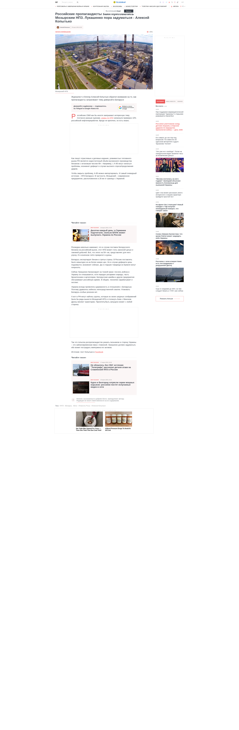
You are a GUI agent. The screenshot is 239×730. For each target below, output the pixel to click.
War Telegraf (95, 227)
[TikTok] (177, 2)
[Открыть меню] (56, 2)
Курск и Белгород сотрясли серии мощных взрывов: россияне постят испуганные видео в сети (112, 384)
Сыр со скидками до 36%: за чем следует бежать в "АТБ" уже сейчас (169, 290)
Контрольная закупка (101, 6)
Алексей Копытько (65, 27)
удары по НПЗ (107, 118)
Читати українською (63, 32)
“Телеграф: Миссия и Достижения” (154, 6)
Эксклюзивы (117, 6)
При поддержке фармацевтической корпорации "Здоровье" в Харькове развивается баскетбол (169, 114)
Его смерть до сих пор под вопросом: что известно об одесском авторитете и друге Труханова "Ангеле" (167, 141)
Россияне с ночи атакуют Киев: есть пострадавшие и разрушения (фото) (169, 263)
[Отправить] (77, 2)
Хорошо (128, 11)
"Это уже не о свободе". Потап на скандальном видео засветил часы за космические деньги (169, 153)
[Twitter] (172, 2)
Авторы (176, 6)
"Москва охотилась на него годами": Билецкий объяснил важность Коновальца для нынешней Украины (168, 182)
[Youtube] (169, 2)
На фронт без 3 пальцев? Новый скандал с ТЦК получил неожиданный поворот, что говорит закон (169, 208)
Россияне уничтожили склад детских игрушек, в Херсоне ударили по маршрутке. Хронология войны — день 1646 (169, 127)
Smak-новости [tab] (170, 101)
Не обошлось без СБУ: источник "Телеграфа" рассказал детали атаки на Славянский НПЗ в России (111, 367)
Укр (182, 2)
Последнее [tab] (160, 101)
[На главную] (119, 2)
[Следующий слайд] (185, 6)
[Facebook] (160, 2)
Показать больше (166, 298)
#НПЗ (62, 406)
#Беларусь (68, 406)
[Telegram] (166, 2)
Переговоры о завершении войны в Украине (73, 6)
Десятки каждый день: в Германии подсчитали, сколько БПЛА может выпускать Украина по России (108, 232)
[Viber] (163, 2)
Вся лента (159, 106)
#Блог (75, 406)
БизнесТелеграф (132, 6)
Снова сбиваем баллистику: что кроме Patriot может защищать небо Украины (169, 236)
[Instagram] (174, 2)
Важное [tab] (180, 101)
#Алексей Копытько (98, 406)
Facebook (99, 352)
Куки (118, 11)
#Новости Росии (84, 406)
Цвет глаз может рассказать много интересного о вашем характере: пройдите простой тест (169, 195)
